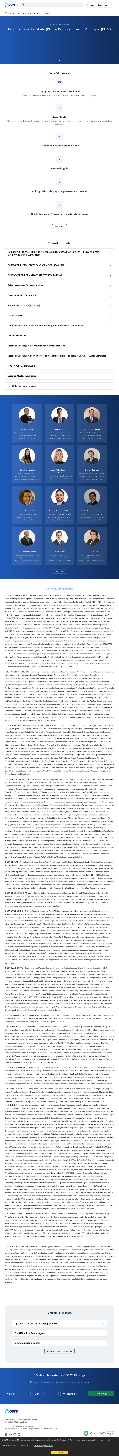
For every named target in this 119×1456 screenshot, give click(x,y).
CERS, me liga (101, 1393)
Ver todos (59, 226)
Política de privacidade (43, 1446)
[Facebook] (6, 1434)
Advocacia (27, 13)
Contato (46, 13)
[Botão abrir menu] (6, 13)
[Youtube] (10, 1435)
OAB (18, 13)
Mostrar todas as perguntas (59, 1351)
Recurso (37, 13)
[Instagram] (14, 1434)
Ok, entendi (59, 1452)
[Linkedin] (19, 1434)
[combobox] (51, 5)
